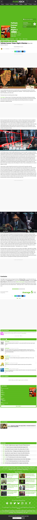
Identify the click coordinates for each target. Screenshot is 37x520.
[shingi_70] (2, 365)
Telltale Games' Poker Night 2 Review (16, 43)
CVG (24, 512)
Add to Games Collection (29, 19)
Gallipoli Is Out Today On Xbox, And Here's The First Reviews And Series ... (16, 455)
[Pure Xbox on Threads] (26, 503)
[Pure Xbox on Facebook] (30, 503)
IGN (34, 510)
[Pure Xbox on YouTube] (11, 503)
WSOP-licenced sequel (20, 281)
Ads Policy (10, 469)
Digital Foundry (24, 510)
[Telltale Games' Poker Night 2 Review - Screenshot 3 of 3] (18, 222)
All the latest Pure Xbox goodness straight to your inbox (18, 516)
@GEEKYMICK (7, 357)
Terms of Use (32, 467)
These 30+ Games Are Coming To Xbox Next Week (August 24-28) (15, 447)
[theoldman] (2, 371)
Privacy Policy (27, 467)
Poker (13, 41)
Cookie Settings (19, 469)
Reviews (2, 41)
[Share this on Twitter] (21, 51)
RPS (26, 512)
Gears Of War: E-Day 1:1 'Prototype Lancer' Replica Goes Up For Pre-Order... (16, 451)
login (19, 380)
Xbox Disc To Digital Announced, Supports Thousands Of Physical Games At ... (17, 445)
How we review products (4, 291)
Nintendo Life (7, 510)
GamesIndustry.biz (20, 512)
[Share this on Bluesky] (17, 51)
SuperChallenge (24, 333)
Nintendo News (29, 510)
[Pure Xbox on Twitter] (14, 503)
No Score (24, 26)
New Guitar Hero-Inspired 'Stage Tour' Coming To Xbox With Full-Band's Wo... (16, 453)
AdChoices (26, 507)
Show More (18, 497)
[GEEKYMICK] (2, 344)
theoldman (7, 368)
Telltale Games (3, 392)
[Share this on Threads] (22, 51)
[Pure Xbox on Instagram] (22, 503)
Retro (16, 41)
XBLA (10, 41)
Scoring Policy (2, 292)
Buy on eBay (18, 406)
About (6, 467)
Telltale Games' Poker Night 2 (14, 27)
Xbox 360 (15, 33)
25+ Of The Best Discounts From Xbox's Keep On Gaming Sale (14, 457)
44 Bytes (22, 507)
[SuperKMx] (2, 358)
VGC (15, 512)
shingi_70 (6, 363)
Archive (14, 469)
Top (3, 467)
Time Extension (18, 510)
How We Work (13, 467)
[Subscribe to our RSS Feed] (7, 503)
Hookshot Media (6, 507)
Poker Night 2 (6, 41)
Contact (22, 467)
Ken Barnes (7, 48)
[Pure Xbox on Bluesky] (18, 503)
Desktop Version (25, 469)
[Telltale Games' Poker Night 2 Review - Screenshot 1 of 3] (18, 78)
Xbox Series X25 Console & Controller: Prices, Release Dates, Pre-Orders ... (16, 449)
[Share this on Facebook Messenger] (24, 51)
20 (6, 427)
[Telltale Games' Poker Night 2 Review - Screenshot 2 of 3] (18, 140)
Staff (9, 467)
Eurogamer (11, 512)
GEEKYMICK (7, 341)
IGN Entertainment (14, 507)
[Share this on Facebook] (19, 51)
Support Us (18, 467)
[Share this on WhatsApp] (15, 51)
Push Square (12, 510)
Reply (7, 345)
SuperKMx (7, 356)
